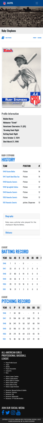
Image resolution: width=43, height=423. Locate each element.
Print (34, 38)
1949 (4, 279)
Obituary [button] (8, 232)
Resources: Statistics (11, 392)
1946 (4, 263)
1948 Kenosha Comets (10, 182)
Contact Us (8, 371)
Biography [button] (9, 216)
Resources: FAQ (10, 394)
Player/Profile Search (11, 363)
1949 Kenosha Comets (10, 192)
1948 (4, 274)
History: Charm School (11, 383)
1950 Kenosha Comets (10, 197)
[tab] (21, 216)
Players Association (11, 369)
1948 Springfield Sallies (10, 187)
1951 (4, 289)
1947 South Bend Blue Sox (11, 176)
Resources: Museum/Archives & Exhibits (16, 390)
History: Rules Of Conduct (12, 381)
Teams (7, 365)
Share (39, 38)
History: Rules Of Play (11, 385)
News (7, 373)
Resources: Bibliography (12, 396)
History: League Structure (12, 387)
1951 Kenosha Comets (10, 202)
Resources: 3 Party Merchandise (14, 398)
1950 (4, 284)
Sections (8, 38)
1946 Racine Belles (9, 171)
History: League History (12, 379)
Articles (8, 367)
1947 (4, 268)
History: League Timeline (12, 377)
